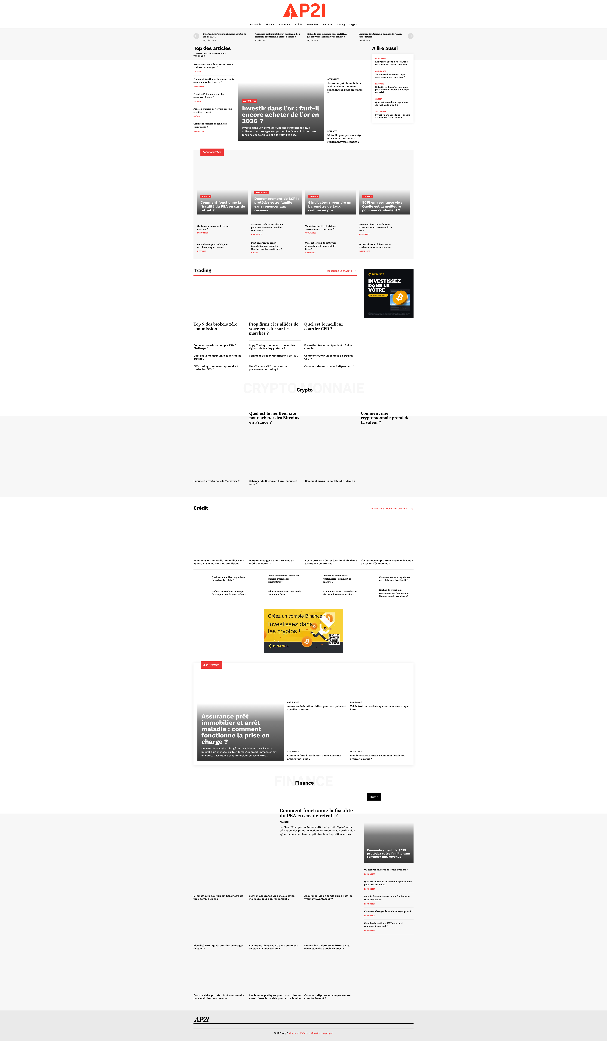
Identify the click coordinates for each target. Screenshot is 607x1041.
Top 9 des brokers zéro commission (215, 326)
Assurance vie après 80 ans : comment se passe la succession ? (273, 947)
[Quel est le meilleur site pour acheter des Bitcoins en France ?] (219, 418)
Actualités (249, 101)
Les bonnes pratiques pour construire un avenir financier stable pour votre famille (275, 997)
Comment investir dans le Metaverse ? (216, 481)
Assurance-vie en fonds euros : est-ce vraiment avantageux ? (213, 66)
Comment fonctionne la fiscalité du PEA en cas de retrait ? (380, 35)
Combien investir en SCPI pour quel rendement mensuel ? (383, 925)
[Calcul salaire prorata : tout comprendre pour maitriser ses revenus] (219, 972)
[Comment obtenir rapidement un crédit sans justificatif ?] (369, 578)
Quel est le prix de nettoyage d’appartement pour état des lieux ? (320, 245)
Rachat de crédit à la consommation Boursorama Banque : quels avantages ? (393, 592)
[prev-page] (196, 36)
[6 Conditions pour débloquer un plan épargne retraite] (240, 247)
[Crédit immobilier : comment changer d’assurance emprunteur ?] (257, 578)
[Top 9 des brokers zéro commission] (219, 300)
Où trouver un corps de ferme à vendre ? (213, 227)
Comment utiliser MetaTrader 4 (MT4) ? (273, 355)
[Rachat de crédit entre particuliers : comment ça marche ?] (313, 578)
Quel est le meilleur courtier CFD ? (323, 326)
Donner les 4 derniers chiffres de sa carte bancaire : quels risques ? (326, 947)
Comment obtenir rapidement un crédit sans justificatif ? (395, 579)
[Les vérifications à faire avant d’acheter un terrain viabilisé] (402, 247)
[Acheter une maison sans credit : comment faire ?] (257, 592)
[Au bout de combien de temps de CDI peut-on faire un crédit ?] (201, 592)
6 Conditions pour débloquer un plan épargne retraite (212, 246)
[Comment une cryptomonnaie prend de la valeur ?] (331, 418)
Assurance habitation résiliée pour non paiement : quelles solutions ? (267, 227)
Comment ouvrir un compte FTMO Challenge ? (214, 347)
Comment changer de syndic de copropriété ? (388, 911)
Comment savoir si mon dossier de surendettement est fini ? (340, 593)
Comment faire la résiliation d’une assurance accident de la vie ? (375, 227)
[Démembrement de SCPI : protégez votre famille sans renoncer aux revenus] (276, 184)
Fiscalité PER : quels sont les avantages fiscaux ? (208, 95)
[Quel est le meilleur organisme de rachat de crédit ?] (201, 578)
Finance (197, 72)
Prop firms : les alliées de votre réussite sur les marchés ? (273, 328)
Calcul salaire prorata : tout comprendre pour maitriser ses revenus (218, 997)
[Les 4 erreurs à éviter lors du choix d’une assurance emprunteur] (331, 538)
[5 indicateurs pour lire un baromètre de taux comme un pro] (330, 184)
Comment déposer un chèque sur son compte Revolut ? (327, 997)
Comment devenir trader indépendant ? (329, 366)
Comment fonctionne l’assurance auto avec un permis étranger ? (213, 81)
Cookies (315, 1033)
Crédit (196, 116)
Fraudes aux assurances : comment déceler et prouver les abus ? (377, 757)
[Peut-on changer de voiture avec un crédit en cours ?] (275, 538)
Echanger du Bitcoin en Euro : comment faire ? (273, 482)
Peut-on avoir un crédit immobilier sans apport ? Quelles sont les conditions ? (266, 245)
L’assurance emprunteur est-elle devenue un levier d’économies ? (387, 562)
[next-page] (411, 36)
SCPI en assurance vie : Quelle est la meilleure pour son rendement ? (271, 897)
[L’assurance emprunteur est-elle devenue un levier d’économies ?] (387, 538)
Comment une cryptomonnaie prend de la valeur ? (385, 417)
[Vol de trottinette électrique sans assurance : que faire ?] (348, 229)
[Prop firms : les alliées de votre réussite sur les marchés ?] (275, 300)
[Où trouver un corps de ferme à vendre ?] (240, 229)
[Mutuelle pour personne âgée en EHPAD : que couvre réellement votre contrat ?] (348, 113)
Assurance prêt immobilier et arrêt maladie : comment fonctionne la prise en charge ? (277, 35)
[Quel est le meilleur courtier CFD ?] (330, 300)
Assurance (199, 86)
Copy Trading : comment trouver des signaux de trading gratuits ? (272, 347)
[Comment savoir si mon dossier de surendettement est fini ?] (313, 592)
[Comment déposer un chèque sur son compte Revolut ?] (330, 972)
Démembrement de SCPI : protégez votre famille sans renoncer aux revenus (389, 853)
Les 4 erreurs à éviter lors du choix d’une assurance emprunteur (331, 562)
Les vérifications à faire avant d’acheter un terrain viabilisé (391, 63)
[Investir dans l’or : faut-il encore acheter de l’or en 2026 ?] (281, 93)
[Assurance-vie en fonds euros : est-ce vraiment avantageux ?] (330, 873)
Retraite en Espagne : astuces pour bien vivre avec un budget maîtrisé (392, 90)
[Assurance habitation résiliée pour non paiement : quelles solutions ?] (294, 229)
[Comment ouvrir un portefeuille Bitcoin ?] (331, 458)
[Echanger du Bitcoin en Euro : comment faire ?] (275, 458)
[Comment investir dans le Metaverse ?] (219, 458)
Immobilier (198, 131)
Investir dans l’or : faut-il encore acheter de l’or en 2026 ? (224, 35)
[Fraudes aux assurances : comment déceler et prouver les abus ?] (380, 732)
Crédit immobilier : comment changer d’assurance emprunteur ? (283, 578)
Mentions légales (298, 1033)
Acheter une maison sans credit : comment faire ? (284, 593)
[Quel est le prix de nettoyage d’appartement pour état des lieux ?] (348, 247)
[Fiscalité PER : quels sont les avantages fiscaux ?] (219, 923)
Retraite (332, 131)
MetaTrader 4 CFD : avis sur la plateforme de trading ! (268, 368)
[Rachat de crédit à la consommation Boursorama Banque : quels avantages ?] (369, 592)
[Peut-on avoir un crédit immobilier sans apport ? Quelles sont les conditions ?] (294, 247)
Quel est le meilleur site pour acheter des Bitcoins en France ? (274, 417)
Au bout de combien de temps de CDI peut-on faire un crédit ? (229, 593)
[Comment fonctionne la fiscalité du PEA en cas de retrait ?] (222, 184)
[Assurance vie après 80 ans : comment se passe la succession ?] (275, 923)
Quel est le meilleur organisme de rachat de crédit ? (391, 103)
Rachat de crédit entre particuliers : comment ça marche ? (337, 578)
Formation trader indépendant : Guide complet (328, 347)
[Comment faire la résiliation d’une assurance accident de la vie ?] (402, 229)
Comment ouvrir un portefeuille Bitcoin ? (330, 481)
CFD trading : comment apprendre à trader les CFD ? (216, 368)
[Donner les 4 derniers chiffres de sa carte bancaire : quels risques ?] (330, 923)
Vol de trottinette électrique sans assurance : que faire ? (390, 75)
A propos (328, 1033)
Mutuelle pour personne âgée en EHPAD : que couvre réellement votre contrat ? (327, 35)
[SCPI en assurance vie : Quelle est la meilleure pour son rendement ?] (384, 184)
